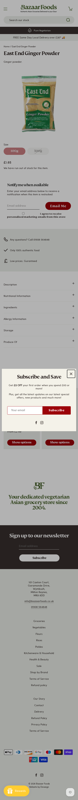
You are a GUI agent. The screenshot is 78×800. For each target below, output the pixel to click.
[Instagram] (41, 422)
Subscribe (56, 410)
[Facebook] (36, 422)
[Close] (71, 374)
